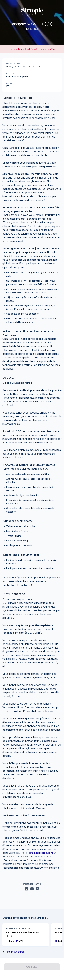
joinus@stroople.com (40, 852)
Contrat (11, 73)
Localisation (13, 63)
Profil (9, 83)
